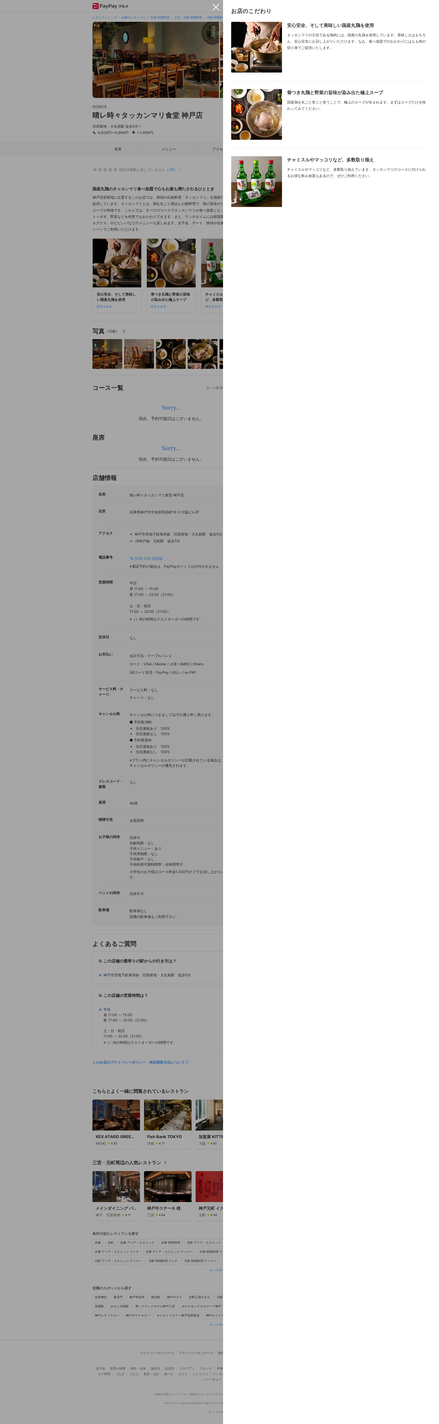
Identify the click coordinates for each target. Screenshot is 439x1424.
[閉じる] (216, 7)
